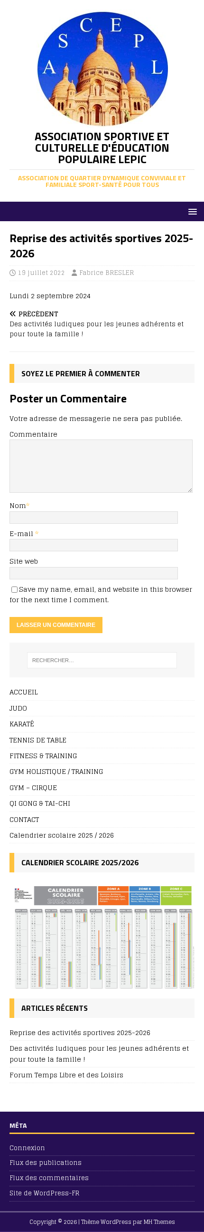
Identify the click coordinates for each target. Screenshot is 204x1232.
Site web (23, 561)
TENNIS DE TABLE (37, 740)
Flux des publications (45, 1162)
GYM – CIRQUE (33, 787)
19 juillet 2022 (41, 272)
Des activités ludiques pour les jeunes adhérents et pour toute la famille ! (99, 1053)
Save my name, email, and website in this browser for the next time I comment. (100, 594)
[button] (191, 211)
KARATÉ (21, 724)
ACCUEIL (23, 692)
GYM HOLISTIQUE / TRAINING (56, 771)
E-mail (22, 533)
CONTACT (24, 819)
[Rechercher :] (102, 660)
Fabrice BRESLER (106, 272)
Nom (17, 505)
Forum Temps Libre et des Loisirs (66, 1075)
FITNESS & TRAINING (43, 756)
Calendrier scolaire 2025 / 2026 (61, 835)
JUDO (18, 708)
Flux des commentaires (49, 1178)
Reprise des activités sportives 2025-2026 (79, 1032)
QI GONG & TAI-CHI (39, 803)
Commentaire (33, 434)
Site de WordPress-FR (44, 1193)
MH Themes (159, 1222)
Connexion (27, 1149)
